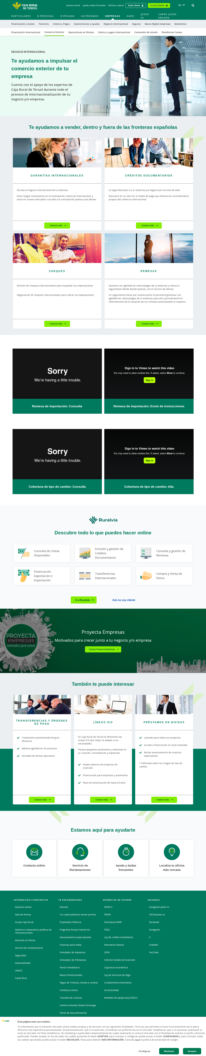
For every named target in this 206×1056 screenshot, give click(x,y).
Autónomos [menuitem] (90, 16)
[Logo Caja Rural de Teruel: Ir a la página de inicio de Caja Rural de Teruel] (25, 5)
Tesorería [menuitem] (44, 23)
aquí (137, 1039)
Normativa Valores (114, 944)
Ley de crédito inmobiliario (118, 937)
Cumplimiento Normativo (117, 982)
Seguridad (20, 955)
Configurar (144, 1051)
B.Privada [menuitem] (68, 16)
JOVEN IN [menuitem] (145, 16)
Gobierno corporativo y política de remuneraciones (33, 931)
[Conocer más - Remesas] (149, 248)
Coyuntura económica (116, 967)
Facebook (154, 922)
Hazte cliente (134, 5)
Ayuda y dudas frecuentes (94, 5)
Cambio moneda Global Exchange (78, 1005)
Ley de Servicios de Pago (117, 975)
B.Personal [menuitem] (45, 16)
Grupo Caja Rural (24, 922)
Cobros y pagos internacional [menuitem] (114, 32)
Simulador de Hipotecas (72, 952)
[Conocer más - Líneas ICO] (103, 704)
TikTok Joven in (157, 914)
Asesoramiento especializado (75, 937)
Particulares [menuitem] (21, 16)
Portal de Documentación (73, 1012)
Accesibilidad (111, 990)
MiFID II (108, 906)
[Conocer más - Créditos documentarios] (149, 152)
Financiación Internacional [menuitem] (25, 32)
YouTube (154, 952)
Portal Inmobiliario (70, 967)
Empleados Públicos (70, 922)
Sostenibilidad (22, 962)
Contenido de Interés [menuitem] (146, 32)
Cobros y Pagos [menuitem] (61, 23)
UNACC (19, 970)
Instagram (154, 929)
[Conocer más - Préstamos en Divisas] (164, 704)
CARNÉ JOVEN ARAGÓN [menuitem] (167, 16)
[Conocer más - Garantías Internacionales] (57, 152)
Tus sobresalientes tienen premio (78, 914)
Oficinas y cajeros (116, 5)
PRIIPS (107, 914)
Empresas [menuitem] (112, 16)
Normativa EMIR (113, 922)
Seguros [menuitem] (136, 23)
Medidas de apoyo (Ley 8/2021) (120, 997)
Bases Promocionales (71, 975)
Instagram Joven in (159, 906)
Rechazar (169, 1051)
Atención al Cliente (25, 940)
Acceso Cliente (157, 5)
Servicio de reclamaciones (29, 947)
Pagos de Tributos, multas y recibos (79, 982)
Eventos (64, 906)
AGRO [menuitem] (130, 16)
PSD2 (107, 929)
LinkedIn (153, 944)
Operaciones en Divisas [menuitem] (81, 32)
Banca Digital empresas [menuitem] (157, 23)
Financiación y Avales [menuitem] (23, 23)
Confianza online (69, 990)
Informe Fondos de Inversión (119, 959)
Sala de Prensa (23, 914)
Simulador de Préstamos (73, 959)
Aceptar (192, 1051)
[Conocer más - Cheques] (57, 248)
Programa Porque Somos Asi (75, 929)
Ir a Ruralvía (82, 600)
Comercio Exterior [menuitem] (54, 32)
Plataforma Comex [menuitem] (172, 32)
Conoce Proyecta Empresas (102, 649)
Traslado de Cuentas (71, 997)
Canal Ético (21, 978)
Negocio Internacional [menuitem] (116, 23)
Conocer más (56, 225)
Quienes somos (73, 5)
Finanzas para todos (70, 944)
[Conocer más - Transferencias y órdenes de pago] (42, 704)
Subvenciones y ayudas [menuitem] (87, 23)
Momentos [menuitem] (180, 23)
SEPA (107, 952)
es (180, 5)
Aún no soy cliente (123, 600)
